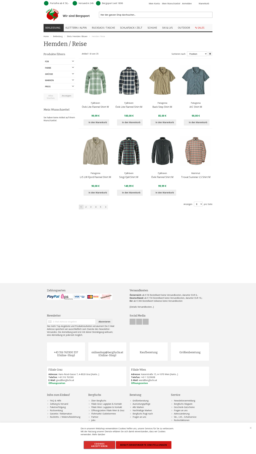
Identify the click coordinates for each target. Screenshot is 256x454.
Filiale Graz (55, 369)
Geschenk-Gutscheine (184, 407)
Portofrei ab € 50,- (59, 3)
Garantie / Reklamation (61, 413)
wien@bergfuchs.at (148, 380)
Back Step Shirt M (162, 106)
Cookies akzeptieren (99, 444)
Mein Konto (154, 3)
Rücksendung (56, 410)
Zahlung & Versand (59, 403)
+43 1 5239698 (148, 377)
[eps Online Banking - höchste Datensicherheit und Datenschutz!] (66, 297)
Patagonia (162, 102)
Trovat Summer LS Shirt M (196, 177)
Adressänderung (181, 413)
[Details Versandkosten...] (142, 306)
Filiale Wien (138, 369)
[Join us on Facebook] (133, 320)
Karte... (95, 374)
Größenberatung (190, 352)
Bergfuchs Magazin (183, 403)
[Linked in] (146, 320)
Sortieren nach (178, 53)
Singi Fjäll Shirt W (128, 177)
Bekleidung (58, 36)
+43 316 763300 (66, 377)
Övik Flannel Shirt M (162, 177)
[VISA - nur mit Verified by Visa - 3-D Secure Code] (79, 297)
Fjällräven (95, 102)
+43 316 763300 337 (66, 352)
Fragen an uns (139, 416)
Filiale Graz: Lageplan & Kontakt (106, 403)
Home (46, 36)
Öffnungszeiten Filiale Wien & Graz (107, 410)
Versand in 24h (86, 3)
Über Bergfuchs (98, 400)
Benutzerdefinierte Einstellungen (143, 444)
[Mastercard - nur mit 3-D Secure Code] (93, 297)
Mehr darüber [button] (98, 434)
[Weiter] (105, 207)
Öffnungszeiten (56, 383)
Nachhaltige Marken (142, 410)
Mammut (195, 173)
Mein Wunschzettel (171, 3)
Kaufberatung (149, 352)
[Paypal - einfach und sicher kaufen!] (53, 297)
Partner (94, 416)
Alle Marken (138, 407)
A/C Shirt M (195, 106)
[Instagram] (139, 320)
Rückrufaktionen (181, 420)
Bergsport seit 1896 (112, 3)
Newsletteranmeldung (184, 400)
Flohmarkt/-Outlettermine (103, 413)
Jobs (93, 420)
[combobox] (155, 15)
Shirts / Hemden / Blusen (77, 36)
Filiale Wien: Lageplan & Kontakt (106, 407)
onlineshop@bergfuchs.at (107, 352)
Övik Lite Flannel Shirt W (95, 106)
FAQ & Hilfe (55, 400)
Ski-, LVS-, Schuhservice (185, 416)
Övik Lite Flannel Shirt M (128, 106)
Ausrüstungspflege (141, 403)
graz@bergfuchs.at (65, 380)
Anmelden (187, 3)
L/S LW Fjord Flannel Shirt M (95, 177)
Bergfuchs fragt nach (143, 413)
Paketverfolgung (58, 407)
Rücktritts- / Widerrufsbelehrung (65, 416)
